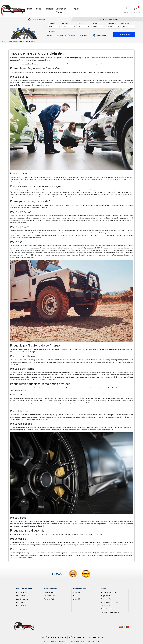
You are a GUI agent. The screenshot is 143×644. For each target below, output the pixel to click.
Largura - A (51, 23)
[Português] (127, 627)
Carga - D (95, 23)
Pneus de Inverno (49, 592)
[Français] (123, 627)
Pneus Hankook (20, 602)
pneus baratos (77, 375)
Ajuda (77, 8)
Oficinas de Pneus (61, 10)
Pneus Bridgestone (22, 599)
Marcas (49, 8)
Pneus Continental (21, 592)
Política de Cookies (95, 637)
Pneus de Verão (49, 599)
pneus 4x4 (79, 248)
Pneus (38, 8)
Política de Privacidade (77, 637)
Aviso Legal (62, 637)
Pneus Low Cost (49, 596)
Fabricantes (125, 23)
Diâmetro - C (81, 23)
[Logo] (24, 627)
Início (29, 8)
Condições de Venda (48, 637)
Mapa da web (105, 596)
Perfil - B (65, 23)
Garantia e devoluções (108, 592)
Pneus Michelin (20, 596)
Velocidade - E (111, 23)
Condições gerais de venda (110, 612)
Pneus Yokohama (21, 606)
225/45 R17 (76, 599)
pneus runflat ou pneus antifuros (24, 398)
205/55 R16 (76, 592)
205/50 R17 (76, 596)
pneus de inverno (74, 177)
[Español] (120, 627)
